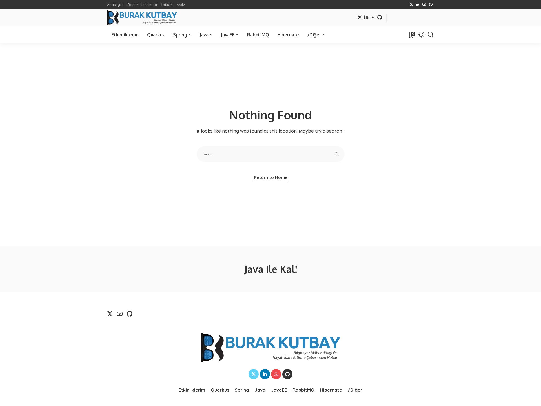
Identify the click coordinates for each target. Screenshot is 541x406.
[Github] (430, 4)
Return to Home (270, 177)
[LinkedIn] (417, 4)
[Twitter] (411, 4)
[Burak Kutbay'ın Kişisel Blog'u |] (142, 17)
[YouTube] (424, 4)
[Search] (430, 34)
